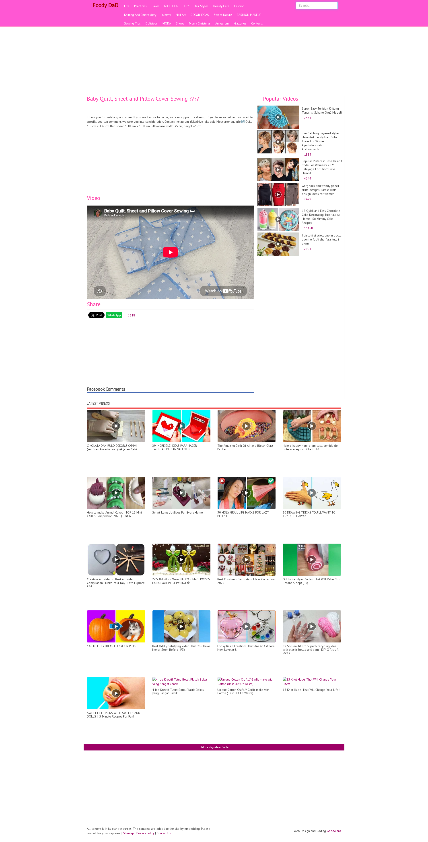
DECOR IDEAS (200, 15)
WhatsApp (114, 315)
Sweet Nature (223, 15)
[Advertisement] (214, 62)
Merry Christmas (199, 23)
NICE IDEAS (171, 6)
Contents (257, 23)
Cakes (155, 6)
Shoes (180, 23)
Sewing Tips (132, 23)
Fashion (239, 6)
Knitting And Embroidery (140, 15)
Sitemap (128, 833)
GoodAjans (334, 831)
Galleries (240, 23)
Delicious (152, 23)
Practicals (140, 6)
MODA (167, 23)
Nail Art (181, 15)
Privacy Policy (145, 833)
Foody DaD (104, 5)
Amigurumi (222, 23)
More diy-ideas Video (215, 747)
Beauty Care (221, 6)
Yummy (166, 15)
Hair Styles (201, 6)
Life (126, 6)
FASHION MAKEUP (249, 15)
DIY (186, 6)
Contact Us (164, 833)
